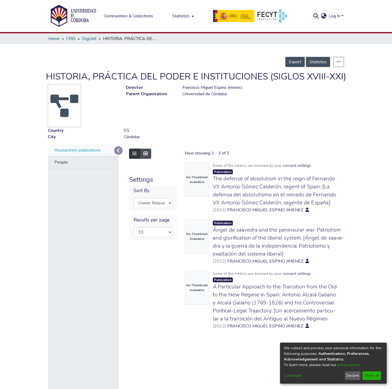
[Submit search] (316, 16)
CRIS (70, 39)
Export (295, 62)
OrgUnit (89, 39)
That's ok (371, 375)
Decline (352, 375)
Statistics (318, 62)
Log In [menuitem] (334, 16)
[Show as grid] (145, 154)
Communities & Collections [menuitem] (128, 16)
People (61, 162)
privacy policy (348, 364)
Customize (292, 375)
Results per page (152, 220)
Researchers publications (77, 150)
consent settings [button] (297, 165)
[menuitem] (182, 16)
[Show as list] (134, 154)
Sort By (142, 190)
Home (54, 39)
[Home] (73, 16)
